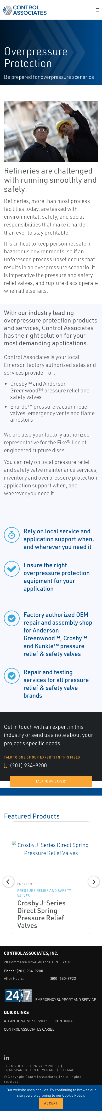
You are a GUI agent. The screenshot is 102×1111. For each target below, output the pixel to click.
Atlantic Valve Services (26, 1021)
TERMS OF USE (16, 1066)
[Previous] (8, 881)
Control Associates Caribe (29, 1029)
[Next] (93, 881)
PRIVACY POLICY (46, 1066)
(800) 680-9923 (62, 978)
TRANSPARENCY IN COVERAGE (30, 1070)
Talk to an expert (51, 781)
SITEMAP (67, 1070)
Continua (63, 1021)
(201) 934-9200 (28, 765)
